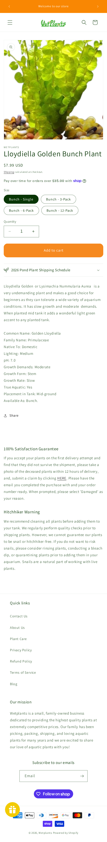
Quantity (10, 221)
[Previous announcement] (9, 6)
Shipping (9, 172)
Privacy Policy (21, 650)
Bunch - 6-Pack (21, 210)
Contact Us (19, 616)
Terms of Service (23, 672)
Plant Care (18, 639)
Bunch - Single (21, 199)
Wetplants (45, 833)
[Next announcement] (97, 6)
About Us (17, 627)
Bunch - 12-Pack (60, 210)
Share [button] (14, 415)
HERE (61, 478)
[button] (9, 22)
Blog (13, 684)
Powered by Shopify (66, 833)
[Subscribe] (81, 776)
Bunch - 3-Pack (58, 199)
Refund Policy (21, 661)
